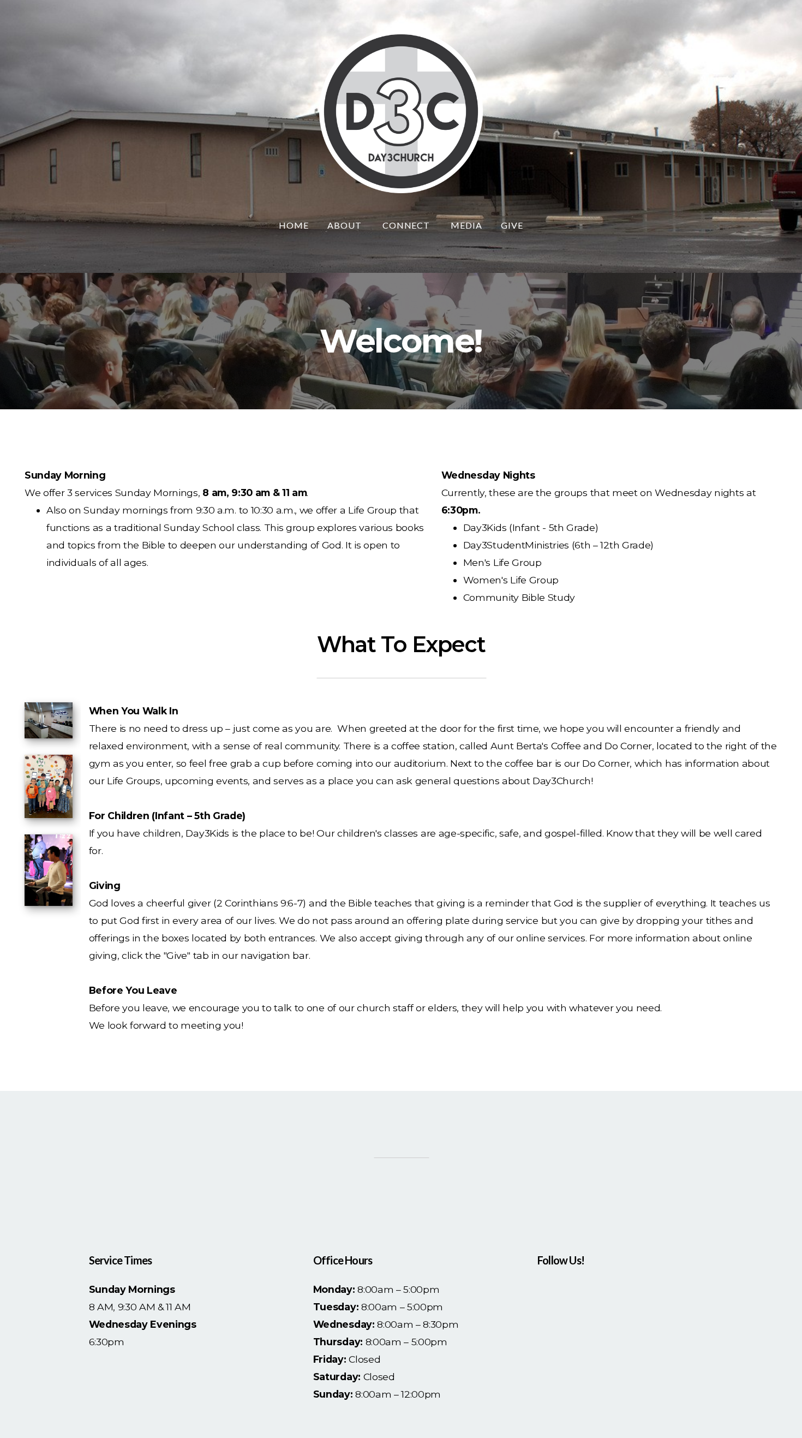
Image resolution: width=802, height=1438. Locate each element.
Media (466, 225)
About (345, 225)
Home (294, 225)
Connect (407, 225)
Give (512, 225)
